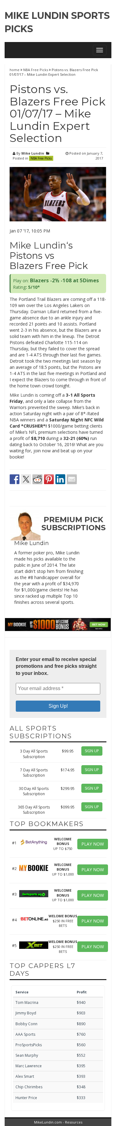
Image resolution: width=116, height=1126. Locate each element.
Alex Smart (24, 1076)
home (15, 69)
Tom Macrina (26, 1002)
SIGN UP (92, 750)
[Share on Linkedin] (60, 479)
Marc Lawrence (28, 1065)
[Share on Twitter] (26, 479)
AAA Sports (25, 1034)
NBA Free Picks (35, 69)
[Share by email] (72, 479)
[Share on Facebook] (14, 479)
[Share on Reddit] (37, 479)
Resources (73, 1122)
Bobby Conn (26, 1023)
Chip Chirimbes (28, 1087)
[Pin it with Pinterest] (49, 479)
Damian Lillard (44, 311)
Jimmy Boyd (25, 1013)
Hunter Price (26, 1097)
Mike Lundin (32, 153)
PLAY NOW (92, 844)
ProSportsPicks (28, 1044)
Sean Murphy (26, 1055)
